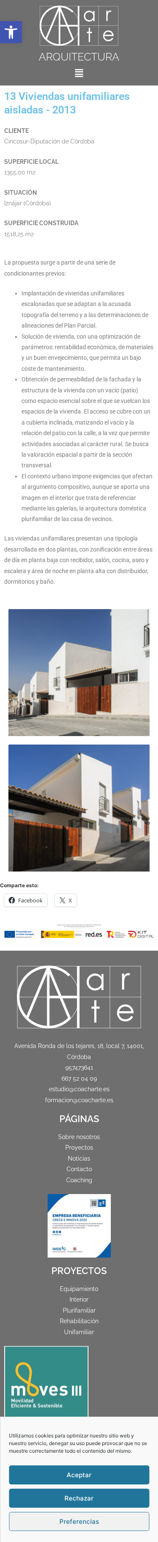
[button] (11, 32)
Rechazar (79, 1498)
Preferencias (79, 1521)
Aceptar (79, 1475)
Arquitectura (79, 56)
